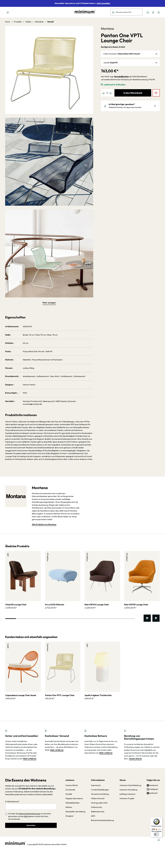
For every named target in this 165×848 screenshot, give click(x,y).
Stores (123, 780)
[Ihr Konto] (153, 12)
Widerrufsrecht (97, 798)
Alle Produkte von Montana (44, 524)
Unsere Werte (71, 785)
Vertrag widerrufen (99, 803)
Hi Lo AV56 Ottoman (54, 604)
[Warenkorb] (158, 12)
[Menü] (8, 12)
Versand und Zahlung (100, 794)
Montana (107, 29)
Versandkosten (121, 76)
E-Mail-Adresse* (12, 801)
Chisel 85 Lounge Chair (16, 604)
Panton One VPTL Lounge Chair (60, 695)
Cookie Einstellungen (100, 789)
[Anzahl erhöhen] (110, 93)
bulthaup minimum (127, 794)
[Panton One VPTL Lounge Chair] (63, 667)
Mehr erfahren (29, 758)
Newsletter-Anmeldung (75, 811)
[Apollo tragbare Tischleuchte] (102, 667)
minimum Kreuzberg (128, 789)
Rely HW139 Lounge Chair (136, 604)
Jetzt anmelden (103, 3)
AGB (26, 816)
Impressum (96, 785)
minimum (69, 780)
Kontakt (68, 794)
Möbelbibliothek (72, 803)
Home (7, 22)
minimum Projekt (127, 798)
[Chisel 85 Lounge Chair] (23, 576)
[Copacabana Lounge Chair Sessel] (23, 667)
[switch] (156, 834)
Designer (69, 816)
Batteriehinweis (97, 811)
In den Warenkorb (132, 92)
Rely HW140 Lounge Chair (97, 604)
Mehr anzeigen (49, 302)
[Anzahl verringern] (103, 93)
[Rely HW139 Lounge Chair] (142, 576)
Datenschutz (96, 807)
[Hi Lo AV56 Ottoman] (63, 576)
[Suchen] (113, 12)
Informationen (98, 780)
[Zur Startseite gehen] (83, 11)
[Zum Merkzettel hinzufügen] (154, 91)
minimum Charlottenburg (130, 785)
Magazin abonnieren (74, 798)
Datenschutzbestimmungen (29, 813)
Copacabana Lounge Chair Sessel (20, 695)
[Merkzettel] (148, 12)
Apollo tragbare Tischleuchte (98, 695)
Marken (68, 807)
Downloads (70, 789)
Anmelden (31, 825)
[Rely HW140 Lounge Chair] (102, 576)
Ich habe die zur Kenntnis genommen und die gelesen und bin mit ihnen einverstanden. (29, 816)
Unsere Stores (135, 758)
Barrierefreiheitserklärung (102, 820)
